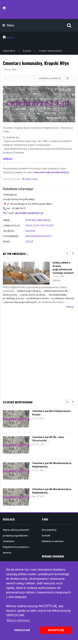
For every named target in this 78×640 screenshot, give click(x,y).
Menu (10, 25)
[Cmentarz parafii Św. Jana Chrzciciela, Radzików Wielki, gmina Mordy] (16, 445)
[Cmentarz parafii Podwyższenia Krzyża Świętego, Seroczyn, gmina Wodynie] (16, 419)
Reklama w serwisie (52, 541)
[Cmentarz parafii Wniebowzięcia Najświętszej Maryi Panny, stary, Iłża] (16, 471)
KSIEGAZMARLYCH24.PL (38, 236)
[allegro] (9, 37)
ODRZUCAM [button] (22, 630)
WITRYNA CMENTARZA (38, 220)
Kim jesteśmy (49, 529)
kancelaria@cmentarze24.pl (51, 172)
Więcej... (70, 306)
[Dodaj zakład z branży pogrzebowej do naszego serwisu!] (26, 273)
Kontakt (46, 535)
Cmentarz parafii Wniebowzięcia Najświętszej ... (51, 465)
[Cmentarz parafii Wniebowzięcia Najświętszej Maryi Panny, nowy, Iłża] (16, 497)
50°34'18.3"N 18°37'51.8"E (39, 225)
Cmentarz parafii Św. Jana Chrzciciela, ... (48, 439)
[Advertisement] (39, 353)
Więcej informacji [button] (18, 620)
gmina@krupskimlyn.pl (29, 213)
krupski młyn (30, 179)
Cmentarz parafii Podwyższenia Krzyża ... (51, 413)
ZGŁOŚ (29, 241)
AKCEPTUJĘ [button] (56, 630)
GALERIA (30, 230)
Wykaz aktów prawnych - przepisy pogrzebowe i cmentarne (16, 535)
